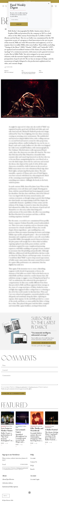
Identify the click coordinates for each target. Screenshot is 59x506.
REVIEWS (3, 426)
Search (32, 469)
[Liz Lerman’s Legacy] (22, 418)
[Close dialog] (48, 3)
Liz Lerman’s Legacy (20, 431)
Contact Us (33, 462)
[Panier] (56, 6)
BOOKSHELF (19, 426)
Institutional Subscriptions (10, 487)
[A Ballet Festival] (51, 418)
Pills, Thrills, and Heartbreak (36, 430)
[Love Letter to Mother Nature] (7, 418)
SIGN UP (18, 24)
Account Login (34, 479)
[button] (6, 6)
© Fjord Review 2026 (7, 500)
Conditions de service (33, 387)
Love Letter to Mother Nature (7, 430)
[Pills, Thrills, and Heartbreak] (36, 418)
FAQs (32, 465)
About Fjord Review (8, 479)
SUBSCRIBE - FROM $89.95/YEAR (43, 343)
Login (49, 346)
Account (32, 458)
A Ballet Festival (51, 430)
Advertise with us (7, 483)
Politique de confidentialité (21, 387)
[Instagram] (29, 493)
